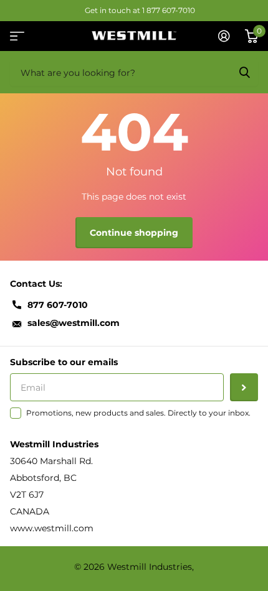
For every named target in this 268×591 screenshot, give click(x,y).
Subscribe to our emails (64, 362)
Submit (244, 72)
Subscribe (244, 387)
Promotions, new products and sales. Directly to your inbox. (138, 412)
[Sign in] (224, 36)
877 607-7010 (57, 304)
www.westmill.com (51, 528)
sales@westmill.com (73, 322)
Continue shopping (134, 232)
